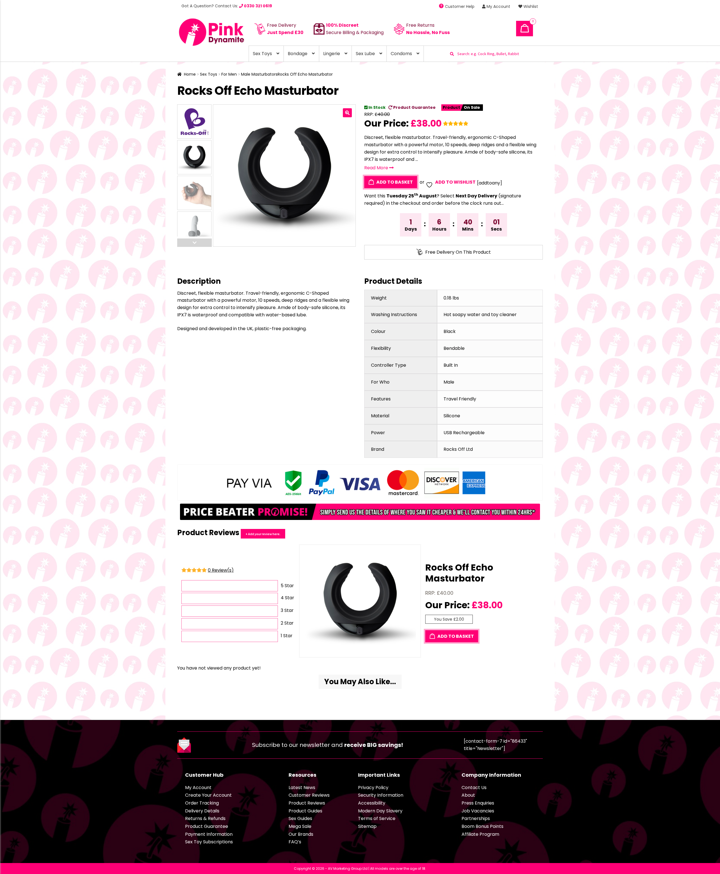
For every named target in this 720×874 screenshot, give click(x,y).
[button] (347, 112)
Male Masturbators (259, 74)
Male (449, 382)
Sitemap (367, 826)
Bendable (454, 348)
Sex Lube (365, 53)
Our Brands (301, 834)
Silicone (452, 416)
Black (450, 331)
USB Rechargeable (464, 432)
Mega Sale (300, 826)
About (468, 795)
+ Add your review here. (263, 534)
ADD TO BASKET (394, 182)
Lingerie (331, 53)
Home (190, 74)
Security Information (380, 795)
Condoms (401, 53)
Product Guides (305, 811)
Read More (376, 168)
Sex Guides (300, 818)
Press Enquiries (478, 803)
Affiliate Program (480, 834)
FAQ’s (295, 842)
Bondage (297, 53)
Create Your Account (208, 795)
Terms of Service (376, 818)
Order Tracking (202, 803)
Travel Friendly (460, 399)
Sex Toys (262, 53)
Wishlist (530, 6)
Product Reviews (307, 803)
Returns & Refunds (205, 818)
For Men (229, 74)
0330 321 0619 (257, 6)
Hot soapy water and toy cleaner (480, 314)
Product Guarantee (414, 107)
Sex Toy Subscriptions (209, 842)
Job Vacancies (478, 811)
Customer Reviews (309, 795)
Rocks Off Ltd (458, 449)
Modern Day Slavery (380, 811)
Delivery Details (202, 811)
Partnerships (476, 818)
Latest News (302, 787)
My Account (497, 6)
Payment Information (209, 834)
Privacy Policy (373, 787)
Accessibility (371, 803)
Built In (451, 365)
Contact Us (474, 787)
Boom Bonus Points (482, 826)
